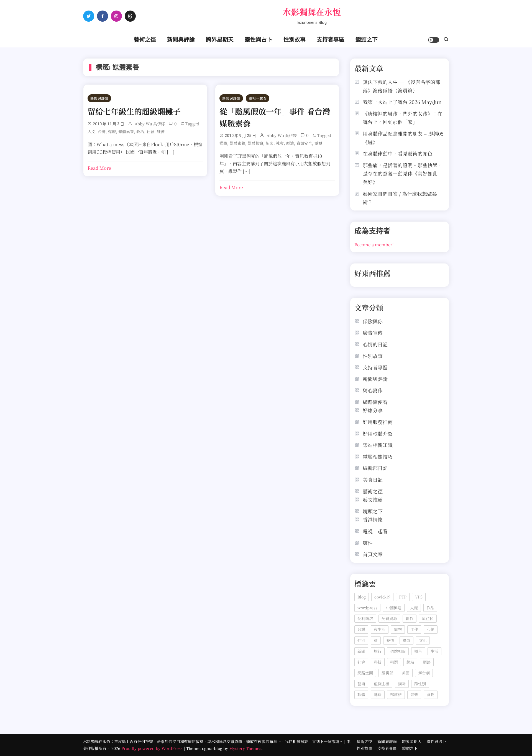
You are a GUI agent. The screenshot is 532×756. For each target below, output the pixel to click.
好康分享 (373, 410)
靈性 (368, 542)
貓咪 (402, 683)
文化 (423, 640)
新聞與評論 (181, 39)
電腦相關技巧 (378, 456)
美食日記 (373, 479)
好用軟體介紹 (378, 433)
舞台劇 (424, 673)
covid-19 (382, 597)
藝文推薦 (373, 499)
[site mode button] (433, 40)
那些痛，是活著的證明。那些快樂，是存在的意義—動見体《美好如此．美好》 (403, 173)
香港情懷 (373, 519)
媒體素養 (126, 131)
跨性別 (420, 683)
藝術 (361, 683)
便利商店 (365, 618)
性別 (361, 640)
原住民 (428, 618)
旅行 (378, 651)
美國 (406, 673)
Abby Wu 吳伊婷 (150, 123)
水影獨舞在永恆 (312, 12)
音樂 (414, 694)
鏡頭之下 (366, 39)
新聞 (269, 143)
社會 (150, 131)
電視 (318, 143)
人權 (414, 607)
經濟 (161, 131)
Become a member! (374, 244)
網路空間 (365, 673)
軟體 (361, 694)
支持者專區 (330, 39)
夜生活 (379, 629)
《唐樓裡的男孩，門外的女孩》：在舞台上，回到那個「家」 (403, 118)
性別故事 (294, 39)
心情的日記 (375, 344)
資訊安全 (304, 143)
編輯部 (387, 673)
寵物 (398, 629)
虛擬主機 (381, 683)
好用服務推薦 (378, 421)
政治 (140, 131)
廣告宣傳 (373, 332)
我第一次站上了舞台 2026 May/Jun (402, 101)
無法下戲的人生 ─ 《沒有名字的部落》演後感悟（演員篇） (401, 86)
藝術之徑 (145, 39)
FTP (402, 597)
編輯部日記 (375, 467)
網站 (410, 662)
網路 (427, 662)
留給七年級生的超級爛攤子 (134, 111)
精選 (394, 662)
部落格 (396, 694)
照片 (418, 651)
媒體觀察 (255, 143)
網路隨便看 (375, 401)
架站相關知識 (378, 444)
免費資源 (389, 618)
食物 (430, 694)
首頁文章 (373, 554)
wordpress (367, 607)
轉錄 (378, 694)
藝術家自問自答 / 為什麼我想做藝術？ (400, 198)
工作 (414, 629)
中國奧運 (393, 607)
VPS (419, 597)
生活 (434, 651)
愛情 (390, 640)
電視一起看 (258, 98)
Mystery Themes (245, 748)
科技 (378, 662)
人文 (91, 131)
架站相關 (398, 651)
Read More (99, 168)
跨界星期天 (220, 39)
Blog (361, 597)
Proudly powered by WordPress (152, 748)
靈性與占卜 (258, 39)
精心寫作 (373, 390)
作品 (430, 607)
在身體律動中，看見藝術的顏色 (398, 153)
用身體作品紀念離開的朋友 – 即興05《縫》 (403, 138)
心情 (430, 629)
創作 (409, 618)
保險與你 (373, 321)
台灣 (102, 131)
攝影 (406, 640)
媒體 (112, 131)
